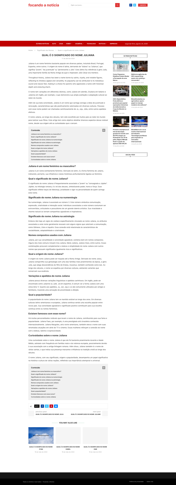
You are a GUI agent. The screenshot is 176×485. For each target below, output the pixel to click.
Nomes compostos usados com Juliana (44, 145)
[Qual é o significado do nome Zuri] (95, 435)
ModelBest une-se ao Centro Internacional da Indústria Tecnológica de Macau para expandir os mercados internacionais (139, 135)
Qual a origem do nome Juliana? (42, 148)
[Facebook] (130, 5)
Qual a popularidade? (38, 154)
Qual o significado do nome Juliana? (43, 137)
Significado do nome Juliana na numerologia (46, 140)
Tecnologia (91, 43)
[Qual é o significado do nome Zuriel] (68, 435)
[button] (68, 456)
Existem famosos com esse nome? (43, 156)
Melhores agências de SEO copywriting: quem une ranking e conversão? (139, 77)
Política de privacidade (136, 481)
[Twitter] (134, 5)
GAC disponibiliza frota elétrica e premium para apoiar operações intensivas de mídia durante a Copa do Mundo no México (120, 105)
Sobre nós (150, 481)
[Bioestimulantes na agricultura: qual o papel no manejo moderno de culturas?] (139, 90)
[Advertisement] (88, 25)
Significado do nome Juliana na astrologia (45, 142)
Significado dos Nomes (45, 50)
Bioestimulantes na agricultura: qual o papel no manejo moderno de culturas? (139, 102)
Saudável (78, 43)
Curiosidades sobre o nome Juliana (43, 159)
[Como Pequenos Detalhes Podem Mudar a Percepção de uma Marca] (121, 66)
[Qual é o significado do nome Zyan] (41, 435)
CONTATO (143, 5)
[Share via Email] (56, 406)
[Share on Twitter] (47, 406)
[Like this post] (37, 406)
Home (30, 50)
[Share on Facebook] (42, 406)
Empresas (113, 43)
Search (117, 5)
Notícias (102, 43)
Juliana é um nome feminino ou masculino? (46, 134)
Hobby (68, 43)
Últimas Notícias (42, 43)
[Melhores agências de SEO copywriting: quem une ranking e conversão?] (139, 66)
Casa (61, 43)
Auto (54, 43)
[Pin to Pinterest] (51, 406)
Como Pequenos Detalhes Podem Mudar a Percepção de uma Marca (121, 77)
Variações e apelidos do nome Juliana (44, 151)
